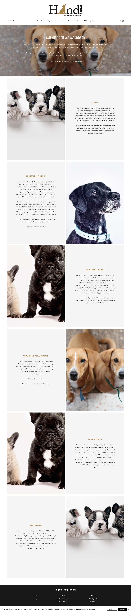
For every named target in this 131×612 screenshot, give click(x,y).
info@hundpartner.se (63, 599)
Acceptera (122, 609)
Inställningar (112, 609)
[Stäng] (129, 609)
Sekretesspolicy (90, 609)
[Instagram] (123, 21)
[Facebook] (120, 21)
